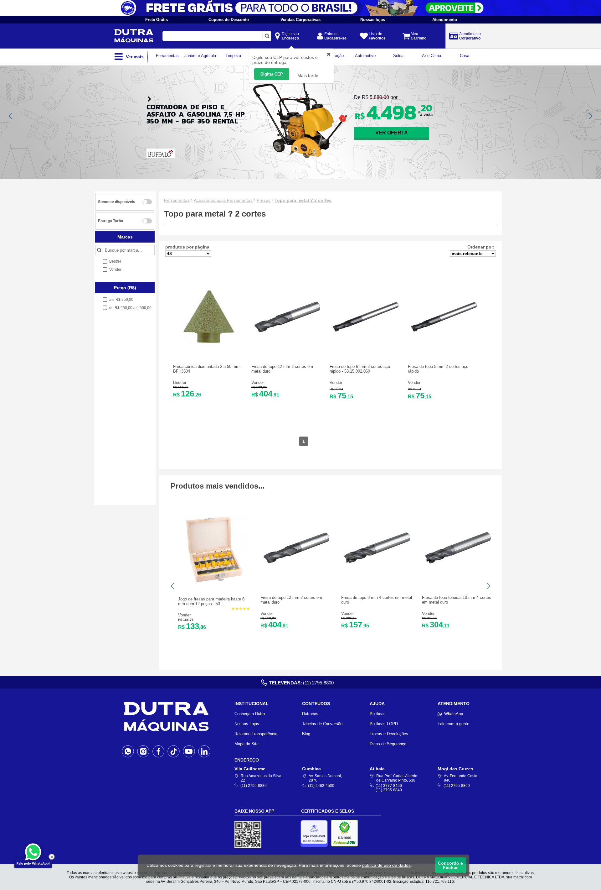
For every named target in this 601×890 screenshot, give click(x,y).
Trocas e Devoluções (389, 733)
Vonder (257, 382)
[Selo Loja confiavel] (315, 833)
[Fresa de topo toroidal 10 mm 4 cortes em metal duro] (458, 579)
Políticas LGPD (384, 723)
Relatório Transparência (255, 733)
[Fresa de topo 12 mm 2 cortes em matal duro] (287, 348)
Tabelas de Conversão (322, 723)
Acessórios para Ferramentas (223, 200)
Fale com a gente (453, 723)
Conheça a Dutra (249, 713)
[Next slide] (590, 115)
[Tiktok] (173, 751)
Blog (306, 733)
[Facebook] (158, 751)
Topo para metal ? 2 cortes (303, 200)
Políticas (378, 713)
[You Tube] (189, 751)
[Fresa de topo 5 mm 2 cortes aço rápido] (444, 348)
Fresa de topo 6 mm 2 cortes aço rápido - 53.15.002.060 (360, 369)
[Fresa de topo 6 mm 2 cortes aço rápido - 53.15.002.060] (365, 348)
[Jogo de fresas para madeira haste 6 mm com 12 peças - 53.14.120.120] (214, 580)
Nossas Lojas (246, 723)
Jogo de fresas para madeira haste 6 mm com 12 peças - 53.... (211, 601)
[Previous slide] (10, 115)
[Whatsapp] (128, 751)
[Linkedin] (204, 751)
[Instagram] (143, 751)
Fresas (263, 200)
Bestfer (179, 382)
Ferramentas (177, 200)
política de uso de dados (386, 865)
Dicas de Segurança (388, 743)
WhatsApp (453, 713)
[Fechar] (52, 857)
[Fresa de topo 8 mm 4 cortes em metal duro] (377, 579)
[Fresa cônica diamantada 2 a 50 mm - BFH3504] (209, 348)
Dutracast (311, 713)
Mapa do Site (246, 743)
